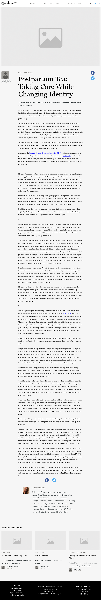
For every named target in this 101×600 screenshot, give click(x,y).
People (20, 72)
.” (27, 164)
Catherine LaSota (6, 81)
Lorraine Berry (45, 567)
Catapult (41, 587)
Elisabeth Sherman (12, 567)
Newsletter (84, 594)
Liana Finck (77, 569)
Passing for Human (80, 552)
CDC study (67, 156)
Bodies (9, 552)
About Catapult (17, 588)
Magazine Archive (51, 3)
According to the (23, 153)
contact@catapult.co (56, 594)
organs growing (67, 313)
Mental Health (28, 72)
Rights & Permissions (17, 593)
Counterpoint (50, 587)
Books (32, 3)
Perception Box (74, 3)
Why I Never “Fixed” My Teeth (14, 555)
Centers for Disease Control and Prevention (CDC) (45, 153)
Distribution (17, 590)
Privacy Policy (84, 592)
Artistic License (42, 555)
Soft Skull (59, 587)
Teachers (43, 552)
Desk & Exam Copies (17, 595)
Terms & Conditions (84, 589)
